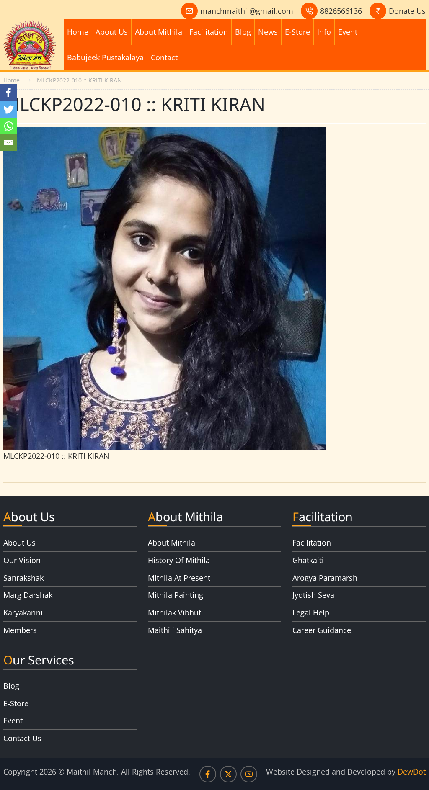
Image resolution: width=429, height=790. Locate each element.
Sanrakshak (23, 578)
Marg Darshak (27, 595)
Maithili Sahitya (175, 630)
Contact (164, 57)
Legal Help (310, 612)
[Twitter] (8, 109)
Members (20, 630)
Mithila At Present (179, 578)
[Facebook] (8, 92)
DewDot (412, 772)
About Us (112, 32)
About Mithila (158, 32)
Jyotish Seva (313, 595)
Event (347, 32)
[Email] (8, 142)
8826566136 (341, 11)
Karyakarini (23, 612)
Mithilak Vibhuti (175, 612)
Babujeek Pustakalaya (105, 57)
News (268, 32)
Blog (243, 32)
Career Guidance (321, 630)
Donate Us (407, 11)
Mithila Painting (175, 595)
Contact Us (22, 738)
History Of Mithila (179, 560)
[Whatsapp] (8, 126)
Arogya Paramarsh (324, 578)
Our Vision (22, 560)
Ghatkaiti (308, 560)
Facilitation (208, 32)
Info (324, 32)
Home (77, 32)
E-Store (297, 32)
